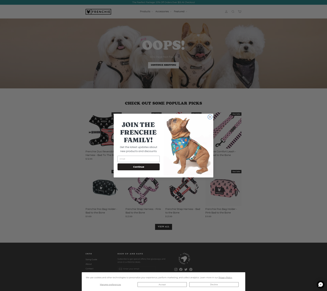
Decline (214, 284)
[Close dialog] (210, 117)
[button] (320, 284)
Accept (162, 284)
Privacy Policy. (225, 277)
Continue (138, 166)
